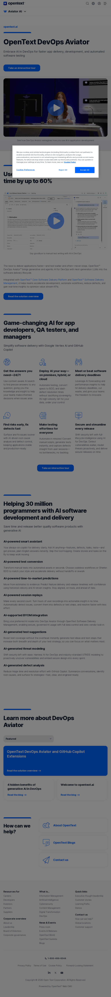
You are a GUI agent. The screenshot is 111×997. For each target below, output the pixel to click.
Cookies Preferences (25, 170)
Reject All (63, 170)
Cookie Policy (70, 162)
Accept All (84, 170)
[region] (55, 161)
